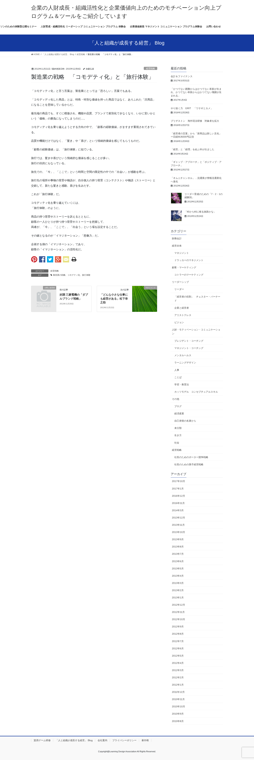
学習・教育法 (181, 384)
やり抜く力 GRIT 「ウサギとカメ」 (192, 108)
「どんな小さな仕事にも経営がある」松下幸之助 (114, 298)
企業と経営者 (181, 307)
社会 (176, 442)
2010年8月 (178, 721)
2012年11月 (178, 612)
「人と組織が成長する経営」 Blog (74, 740)
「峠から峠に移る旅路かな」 (200, 211)
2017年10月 (178, 481)
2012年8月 (178, 633)
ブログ (178, 406)
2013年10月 (178, 532)
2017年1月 (178, 488)
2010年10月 (178, 706)
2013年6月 (178, 561)
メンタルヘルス (182, 355)
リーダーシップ (180, 282)
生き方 (178, 435)
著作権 (145, 740)
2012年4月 (178, 663)
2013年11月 (178, 524)
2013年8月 (178, 546)
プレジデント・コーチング (188, 340)
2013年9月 (178, 539)
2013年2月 (178, 590)
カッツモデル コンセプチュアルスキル (196, 391)
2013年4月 (178, 575)
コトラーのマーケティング (188, 274)
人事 (176, 370)
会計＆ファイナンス (181, 76)
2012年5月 (178, 655)
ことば (178, 377)
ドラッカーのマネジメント (188, 260)
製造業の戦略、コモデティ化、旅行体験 (71, 275)
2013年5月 (178, 568)
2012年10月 (178, 619)
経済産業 (179, 413)
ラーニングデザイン (185, 362)
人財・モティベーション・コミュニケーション (196, 331)
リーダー (179, 289)
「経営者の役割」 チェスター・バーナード (197, 298)
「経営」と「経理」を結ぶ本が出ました (192, 149)
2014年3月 (178, 510)
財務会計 (177, 238)
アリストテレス (182, 315)
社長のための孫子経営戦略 (188, 464)
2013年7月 (178, 553)
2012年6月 (178, 648)
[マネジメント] (144, 298)
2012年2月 (178, 677)
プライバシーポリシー (124, 740)
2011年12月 (178, 692)
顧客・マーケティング (184, 267)
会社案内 (102, 740)
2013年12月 (178, 517)
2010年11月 (178, 699)
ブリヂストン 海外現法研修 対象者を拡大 (195, 120)
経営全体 (177, 245)
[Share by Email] (66, 259)
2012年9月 (178, 626)
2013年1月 (178, 597)
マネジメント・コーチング (188, 348)
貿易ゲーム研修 (42, 740)
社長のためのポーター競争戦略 (191, 457)
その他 (175, 399)
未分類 (178, 428)
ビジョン (179, 322)
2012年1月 (178, 684)
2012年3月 (178, 670)
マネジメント (181, 253)
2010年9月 (178, 713)
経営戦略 (150, 68)
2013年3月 (178, 583)
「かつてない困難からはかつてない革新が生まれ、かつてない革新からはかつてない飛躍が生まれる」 (196, 92)
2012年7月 (178, 641)
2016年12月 (178, 495)
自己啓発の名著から (185, 420)
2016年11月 (178, 503)
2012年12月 (178, 604)
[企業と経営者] (43, 293)
